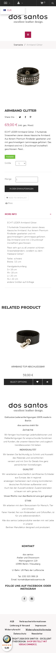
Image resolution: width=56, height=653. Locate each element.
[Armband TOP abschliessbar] (28, 339)
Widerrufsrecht (12, 629)
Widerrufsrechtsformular (38, 629)
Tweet (20, 117)
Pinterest (30, 117)
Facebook (25, 117)
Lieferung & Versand (20, 625)
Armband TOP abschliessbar (28, 367)
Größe (8, 163)
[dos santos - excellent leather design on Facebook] (24, 599)
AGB (12, 621)
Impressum (40, 625)
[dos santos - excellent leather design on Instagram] (32, 599)
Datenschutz (20, 634)
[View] (47, 382)
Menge (8, 179)
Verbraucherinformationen (32, 621)
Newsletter (37, 634)
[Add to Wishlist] (37, 382)
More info (11, 214)
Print (10, 203)
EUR (9, 10)
